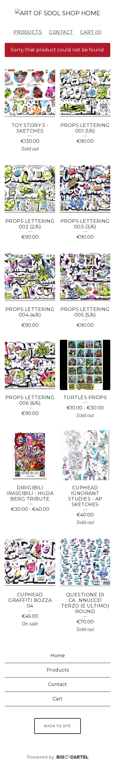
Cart (57, 699)
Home (57, 655)
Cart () (90, 32)
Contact (61, 32)
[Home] (57, 13)
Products (28, 32)
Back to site (57, 726)
